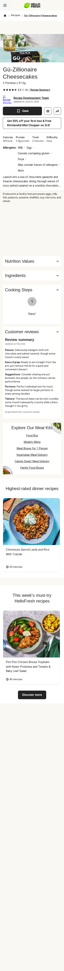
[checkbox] (4, 89)
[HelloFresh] (32, 5)
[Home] (5, 15)
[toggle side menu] (5, 5)
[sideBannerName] (32, 229)
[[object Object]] (48, 111)
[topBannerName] (32, 27)
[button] (32, 275)
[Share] (57, 111)
